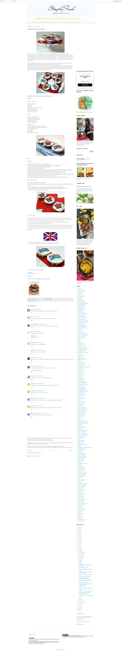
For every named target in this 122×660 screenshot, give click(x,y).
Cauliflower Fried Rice (82, 317)
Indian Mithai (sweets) (82, 391)
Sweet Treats (80, 497)
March (80, 599)
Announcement (80, 296)
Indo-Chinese (80, 392)
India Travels (80, 385)
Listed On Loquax (32, 634)
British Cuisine (80, 312)
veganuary (80, 516)
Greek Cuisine (80, 371)
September (81, 556)
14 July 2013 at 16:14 (39, 405)
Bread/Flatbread (81, 309)
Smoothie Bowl (80, 476)
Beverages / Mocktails (82, 303)
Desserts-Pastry (81, 336)
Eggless (79, 342)
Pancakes (79, 443)
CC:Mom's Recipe (34, 337)
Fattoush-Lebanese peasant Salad (85, 574)
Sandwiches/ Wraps (81, 472)
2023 (79, 532)
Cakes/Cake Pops (81, 315)
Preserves (79, 451)
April (80, 598)
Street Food (80, 495)
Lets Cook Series (81, 408)
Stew (78, 492)
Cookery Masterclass (82, 325)
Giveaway (79, 365)
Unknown (32, 405)
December (81, 551)
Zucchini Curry (80, 521)
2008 (79, 610)
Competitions (80, 323)
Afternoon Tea (80, 292)
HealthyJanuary (81, 381)
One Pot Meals (80, 437)
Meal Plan (79, 417)
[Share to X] (48, 299)
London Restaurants (81, 410)
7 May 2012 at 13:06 (38, 309)
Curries (79, 329)
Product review (80, 453)
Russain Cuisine (81, 469)
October (80, 555)
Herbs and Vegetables (82, 382)
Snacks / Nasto (80, 480)
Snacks (79, 477)
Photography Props (81, 449)
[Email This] (45, 299)
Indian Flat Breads (81, 389)
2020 (79, 537)
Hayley (32, 357)
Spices (79, 489)
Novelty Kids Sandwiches (82, 434)
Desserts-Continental (82, 335)
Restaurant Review (81, 463)
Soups (79, 482)
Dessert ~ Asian (81, 332)
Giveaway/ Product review (83, 366)
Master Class (80, 414)
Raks (32, 316)
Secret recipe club (81, 473)
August (80, 558)
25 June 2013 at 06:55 (41, 398)
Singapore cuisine (81, 474)
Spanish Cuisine (81, 486)
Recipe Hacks (80, 459)
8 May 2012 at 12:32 (40, 350)
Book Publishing (81, 304)
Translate (86, 159)
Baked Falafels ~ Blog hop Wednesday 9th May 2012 (84, 578)
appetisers (80, 297)
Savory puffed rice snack (83, 567)
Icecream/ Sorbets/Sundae (83, 384)
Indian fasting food (81, 388)
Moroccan (79, 425)
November (81, 553)
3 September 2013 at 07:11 (42, 413)
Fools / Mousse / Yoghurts (82, 352)
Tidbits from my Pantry (82, 503)
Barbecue (79, 299)
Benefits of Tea (80, 300)
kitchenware (80, 405)
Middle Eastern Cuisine (82, 421)
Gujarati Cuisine (81, 374)
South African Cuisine (82, 483)
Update (79, 512)
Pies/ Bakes (80, 450)
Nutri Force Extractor (81, 436)
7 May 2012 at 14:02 (37, 316)
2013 (79, 548)
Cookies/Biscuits (81, 326)
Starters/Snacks (81, 490)
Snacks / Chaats (81, 479)
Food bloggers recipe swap (83, 349)
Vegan (79, 515)
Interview (79, 397)
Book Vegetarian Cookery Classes (46, 22)
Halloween (80, 375)
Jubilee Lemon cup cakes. (84, 582)
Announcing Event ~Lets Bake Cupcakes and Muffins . (84, 593)
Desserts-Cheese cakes (82, 333)
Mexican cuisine (81, 420)
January (80, 603)
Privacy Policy (64, 22)
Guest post (80, 372)
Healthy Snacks (81, 379)
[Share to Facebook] (49, 299)
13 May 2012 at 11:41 (38, 357)
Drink (79, 339)
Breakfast (79, 310)
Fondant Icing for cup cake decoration (86, 580)
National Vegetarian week (82, 430)
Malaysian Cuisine (81, 411)
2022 (79, 534)
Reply (32, 312)
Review (79, 464)
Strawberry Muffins (31, 273)
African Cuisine (80, 290)
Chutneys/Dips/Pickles (82, 322)
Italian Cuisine (80, 398)
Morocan (79, 424)
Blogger (63, 649)
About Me (34, 22)
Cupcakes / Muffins (33, 300)
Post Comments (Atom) (36, 452)
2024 (79, 530)
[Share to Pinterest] (51, 299)
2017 (79, 542)
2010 (79, 607)
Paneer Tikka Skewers (82, 444)
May (80, 563)
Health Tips (80, 377)
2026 (79, 527)
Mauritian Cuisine (81, 415)
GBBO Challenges (81, 359)
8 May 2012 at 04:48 (37, 331)
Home (28, 22)
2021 (79, 535)
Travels (79, 506)
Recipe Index (78, 22)
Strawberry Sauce (81, 493)
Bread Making (80, 307)
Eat (78, 340)
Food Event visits (81, 351)
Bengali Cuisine (81, 302)
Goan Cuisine (80, 369)
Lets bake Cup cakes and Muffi (33, 278)
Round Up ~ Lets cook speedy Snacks (86, 590)
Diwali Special (80, 338)
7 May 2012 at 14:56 (42, 324)
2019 (79, 538)
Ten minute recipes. (81, 499)
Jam (78, 400)
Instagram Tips (80, 395)
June (80, 561)
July (80, 560)
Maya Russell (33, 398)
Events (79, 345)
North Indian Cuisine (81, 433)
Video (79, 518)
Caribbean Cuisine (81, 316)
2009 (79, 608)
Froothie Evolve (81, 358)
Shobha (32, 309)
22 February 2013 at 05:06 (38, 366)
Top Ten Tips (80, 505)
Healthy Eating (80, 378)
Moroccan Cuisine (81, 427)
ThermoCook (80, 502)
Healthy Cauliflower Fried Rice (84, 186)
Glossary (71, 22)
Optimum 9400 (80, 440)
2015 (79, 545)
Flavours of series (81, 348)
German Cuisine (81, 362)
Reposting (80, 462)
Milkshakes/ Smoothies (82, 423)
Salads (79, 470)
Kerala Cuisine (80, 402)
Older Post (71, 450)
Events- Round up (81, 346)
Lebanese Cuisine (81, 407)
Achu (32, 366)
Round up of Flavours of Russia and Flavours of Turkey (85, 584)
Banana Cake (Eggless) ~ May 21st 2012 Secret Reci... (85, 572)
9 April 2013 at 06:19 (40, 383)
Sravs (32, 331)
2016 (79, 543)
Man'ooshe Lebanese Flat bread (85, 576)
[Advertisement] (85, 47)
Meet (78, 418)
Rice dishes (80, 466)
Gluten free (80, 368)
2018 (79, 540)
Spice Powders (80, 487)
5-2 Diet (79, 289)
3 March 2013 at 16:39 (38, 376)
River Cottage (80, 467)
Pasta (79, 446)
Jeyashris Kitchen (34, 324)
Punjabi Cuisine (81, 454)
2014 (79, 547)
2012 (79, 550)
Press (57, 22)
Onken (79, 438)
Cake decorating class (82, 313)
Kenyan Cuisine (81, 401)
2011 (79, 605)
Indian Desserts (81, 387)
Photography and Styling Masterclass (85, 447)
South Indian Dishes (81, 485)
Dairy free (79, 330)
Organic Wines (80, 441)
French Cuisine (80, 355)
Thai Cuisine (80, 500)
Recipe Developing (81, 457)
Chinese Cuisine (81, 319)
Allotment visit (80, 294)
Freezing (79, 353)
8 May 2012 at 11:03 (40, 342)
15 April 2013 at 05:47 (40, 390)
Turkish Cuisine (81, 509)
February (80, 601)
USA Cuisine (80, 513)
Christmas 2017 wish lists (82, 320)
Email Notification (81, 343)
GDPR (79, 361)
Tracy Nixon (33, 383)
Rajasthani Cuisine (81, 456)
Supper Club (80, 496)
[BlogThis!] (47, 299)
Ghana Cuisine (80, 364)
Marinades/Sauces (81, 412)
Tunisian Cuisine (81, 508)
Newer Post (30, 450)
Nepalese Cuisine (81, 431)
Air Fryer (79, 293)
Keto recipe (80, 404)
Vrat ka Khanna (81, 519)
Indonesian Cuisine (81, 394)
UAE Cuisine (80, 510)
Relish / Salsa (80, 460)
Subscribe (85, 85)
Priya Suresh (33, 342)
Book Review (80, 306)
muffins (79, 428)
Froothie (79, 356)
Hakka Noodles (82, 586)
